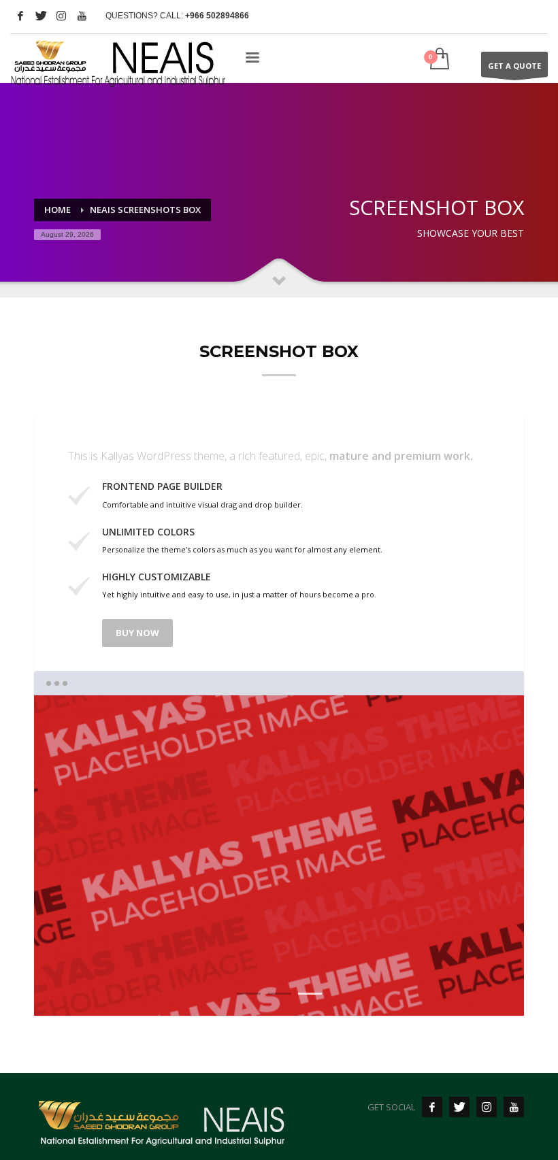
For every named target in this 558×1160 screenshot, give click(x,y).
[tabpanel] (279, 855)
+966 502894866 (217, 15)
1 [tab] (248, 993)
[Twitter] (41, 15)
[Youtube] (81, 15)
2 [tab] (279, 993)
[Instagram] (61, 15)
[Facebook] (20, 15)
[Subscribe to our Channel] (514, 1107)
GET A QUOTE (514, 66)
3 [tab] (310, 993)
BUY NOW (137, 633)
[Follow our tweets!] (459, 1107)
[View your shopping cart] (438, 59)
